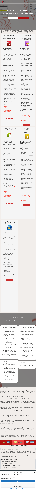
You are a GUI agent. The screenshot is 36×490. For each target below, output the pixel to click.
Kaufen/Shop (5, 114)
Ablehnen (18, 483)
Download (5, 112)
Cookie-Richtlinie (12, 488)
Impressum (24, 488)
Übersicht (5, 106)
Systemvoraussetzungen (25, 115)
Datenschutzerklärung (19, 488)
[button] (34, 472)
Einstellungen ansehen (18, 486)
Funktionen (5, 107)
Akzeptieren (18, 481)
